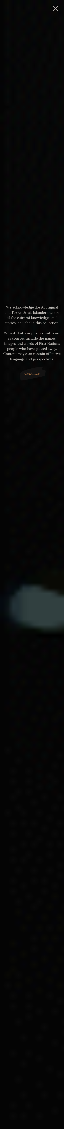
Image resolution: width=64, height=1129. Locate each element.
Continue (32, 373)
